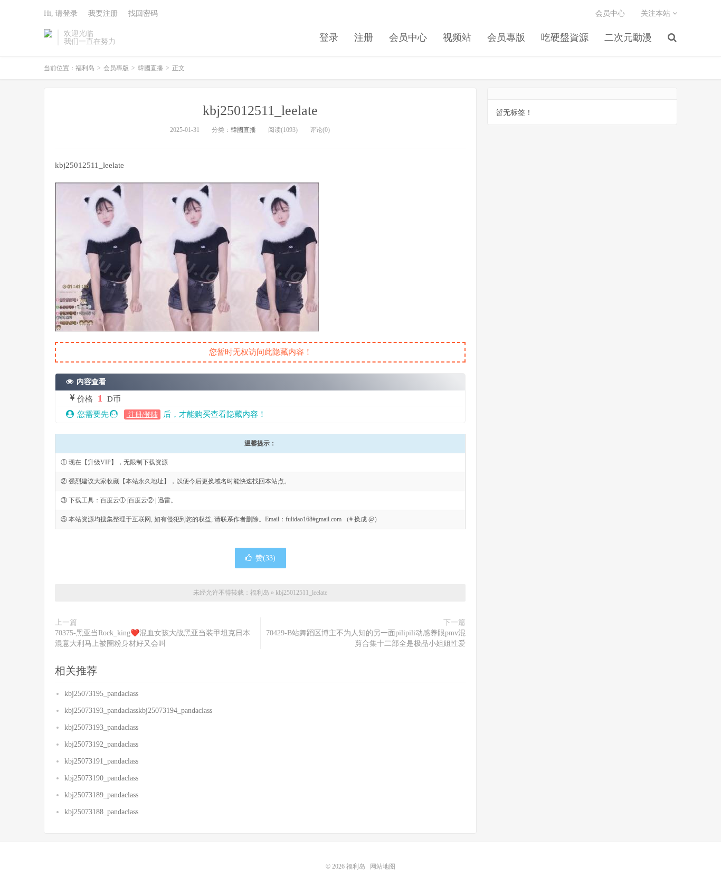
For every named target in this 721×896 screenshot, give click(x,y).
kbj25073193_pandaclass (101, 727)
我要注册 (103, 13)
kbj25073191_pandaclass (101, 761)
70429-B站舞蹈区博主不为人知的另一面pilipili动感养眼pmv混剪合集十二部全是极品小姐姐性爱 (366, 638)
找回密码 (143, 13)
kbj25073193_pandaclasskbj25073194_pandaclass (138, 710)
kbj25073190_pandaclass (101, 778)
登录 (328, 37)
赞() (265, 558)
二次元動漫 (628, 37)
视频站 (457, 37)
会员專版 (506, 37)
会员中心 (408, 37)
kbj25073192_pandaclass (101, 744)
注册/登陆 (142, 414)
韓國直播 (150, 68)
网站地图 (382, 866)
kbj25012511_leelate (260, 110)
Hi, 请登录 (61, 13)
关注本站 (656, 13)
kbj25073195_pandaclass (101, 694)
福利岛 (48, 37)
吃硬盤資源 (565, 37)
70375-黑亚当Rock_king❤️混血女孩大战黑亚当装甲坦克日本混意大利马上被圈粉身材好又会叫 (152, 638)
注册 (363, 37)
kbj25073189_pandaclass (101, 795)
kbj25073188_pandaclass (101, 812)
